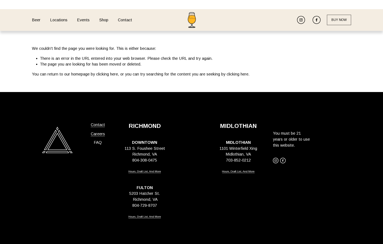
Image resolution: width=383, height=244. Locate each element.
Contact (98, 124)
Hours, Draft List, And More (144, 171)
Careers (98, 134)
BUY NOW (339, 20)
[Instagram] (301, 20)
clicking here (107, 74)
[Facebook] (317, 20)
